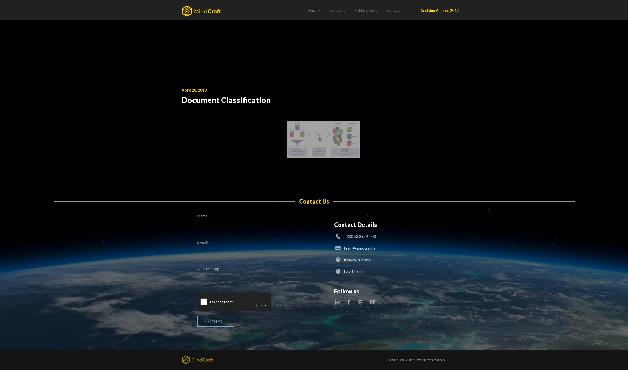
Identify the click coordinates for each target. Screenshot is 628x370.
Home (312, 10)
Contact (393, 10)
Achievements (366, 10)
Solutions (338, 10)
